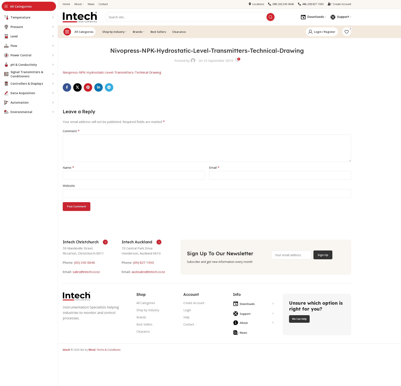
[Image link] (76, 296)
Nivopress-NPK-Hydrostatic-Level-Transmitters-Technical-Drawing (112, 72)
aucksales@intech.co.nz (148, 272)
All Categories (84, 32)
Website (69, 185)
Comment (71, 131)
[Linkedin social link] (98, 87)
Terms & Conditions (108, 350)
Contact (188, 324)
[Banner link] (317, 314)
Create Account (193, 303)
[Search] (270, 17)
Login (187, 310)
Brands (141, 317)
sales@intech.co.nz (86, 272)
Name (68, 167)
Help (186, 317)
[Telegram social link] (109, 87)
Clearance (143, 331)
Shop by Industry (147, 310)
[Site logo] (80, 16)
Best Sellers (144, 324)
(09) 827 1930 (143, 262)
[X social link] (77, 87)
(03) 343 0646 (84, 262)
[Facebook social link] (67, 87)
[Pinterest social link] (88, 87)
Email (214, 167)
